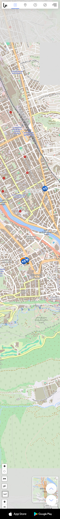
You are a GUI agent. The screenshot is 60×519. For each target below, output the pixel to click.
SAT (5, 494)
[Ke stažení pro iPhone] (18, 514)
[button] (23, 261)
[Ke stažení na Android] (43, 514)
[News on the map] (6, 5)
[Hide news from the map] (4, 486)
